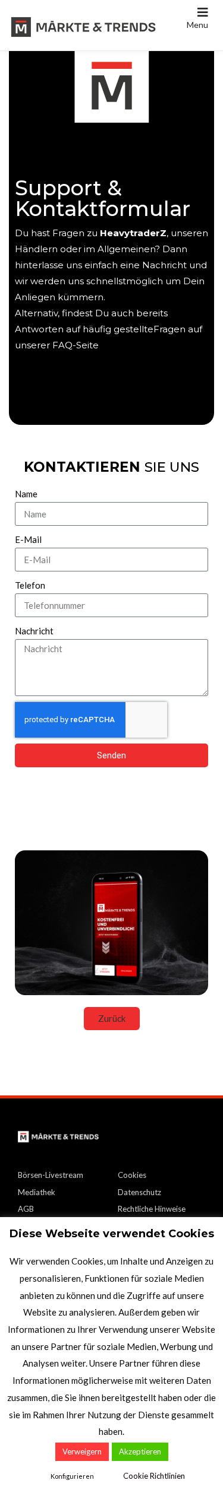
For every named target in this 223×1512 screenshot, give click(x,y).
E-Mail (28, 539)
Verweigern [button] (82, 1451)
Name (26, 493)
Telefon (30, 585)
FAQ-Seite (75, 393)
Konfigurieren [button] (72, 1476)
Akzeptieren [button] (140, 1451)
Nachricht (34, 630)
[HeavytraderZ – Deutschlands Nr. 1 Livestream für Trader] (83, 25)
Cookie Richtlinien (154, 1476)
